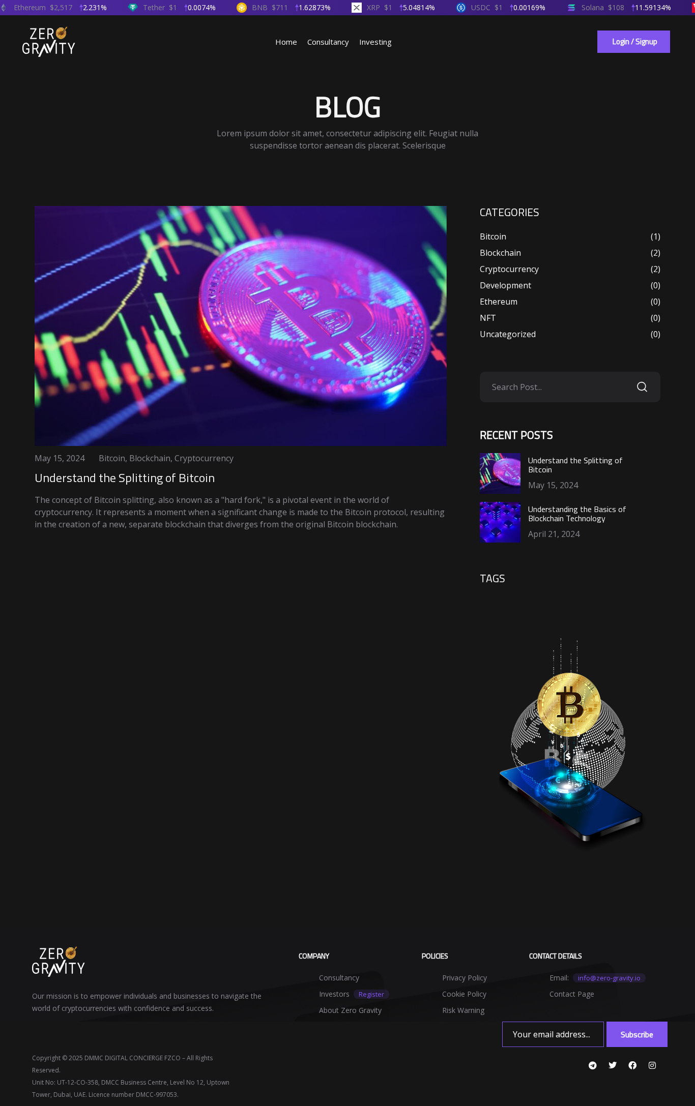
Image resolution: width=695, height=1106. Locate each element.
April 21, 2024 (554, 534)
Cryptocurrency (204, 458)
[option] (241, 326)
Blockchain (149, 458)
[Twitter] (612, 1065)
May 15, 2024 (59, 458)
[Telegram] (593, 1065)
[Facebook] (632, 1065)
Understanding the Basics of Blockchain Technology (577, 513)
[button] (633, 42)
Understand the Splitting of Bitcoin (125, 477)
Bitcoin (112, 458)
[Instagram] (652, 1065)
